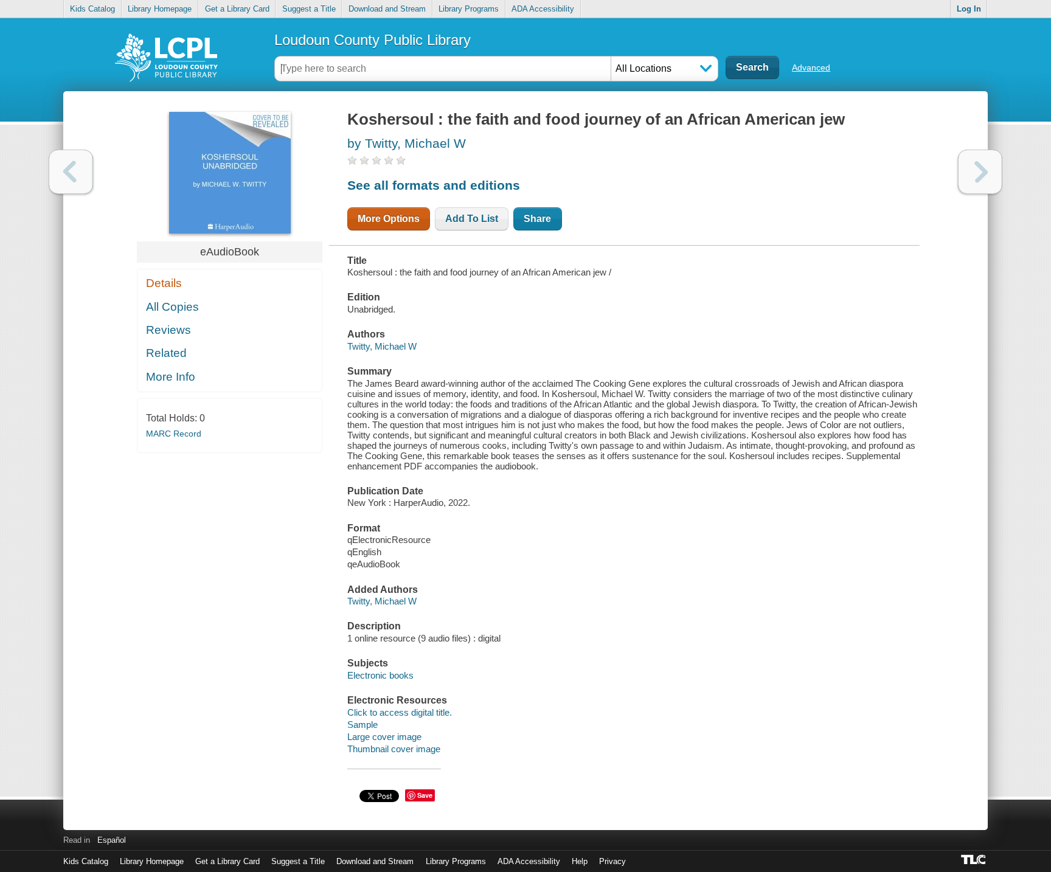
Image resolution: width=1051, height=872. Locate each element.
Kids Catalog (92, 8)
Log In (969, 8)
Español (111, 840)
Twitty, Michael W (382, 346)
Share (537, 218)
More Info (170, 376)
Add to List (471, 218)
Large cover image (384, 737)
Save (424, 795)
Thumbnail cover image (393, 749)
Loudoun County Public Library (372, 40)
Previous (71, 172)
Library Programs (469, 8)
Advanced (811, 67)
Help (580, 861)
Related (166, 353)
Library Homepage (160, 8)
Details (164, 283)
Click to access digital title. (399, 712)
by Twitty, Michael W (406, 143)
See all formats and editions (433, 185)
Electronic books (380, 675)
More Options (389, 218)
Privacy (612, 861)
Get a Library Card (237, 8)
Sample (362, 724)
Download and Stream (387, 8)
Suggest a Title (309, 8)
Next (980, 172)
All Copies (172, 306)
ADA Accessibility (543, 8)
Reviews (168, 330)
